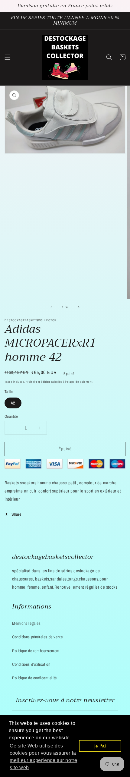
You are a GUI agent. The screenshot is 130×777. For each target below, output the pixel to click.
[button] (7, 57)
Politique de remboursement (36, 650)
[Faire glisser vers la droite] (78, 307)
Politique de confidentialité (34, 678)
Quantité (11, 416)
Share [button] (16, 514)
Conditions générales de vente (37, 637)
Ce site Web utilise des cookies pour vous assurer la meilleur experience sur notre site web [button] (43, 756)
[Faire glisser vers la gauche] (51, 307)
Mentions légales (26, 623)
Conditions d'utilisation (31, 664)
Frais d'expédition (38, 382)
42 (13, 403)
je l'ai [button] (100, 746)
